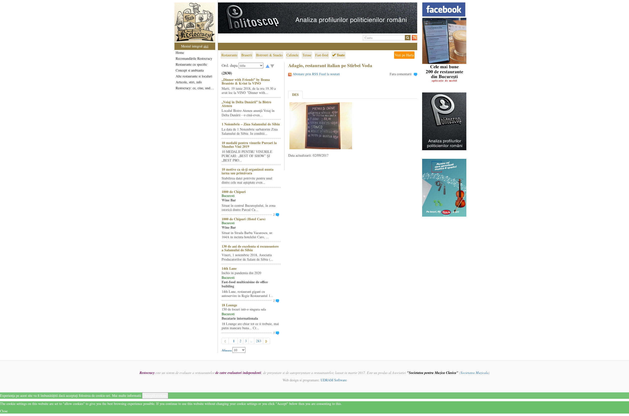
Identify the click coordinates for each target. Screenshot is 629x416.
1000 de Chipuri (234, 191)
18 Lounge (229, 305)
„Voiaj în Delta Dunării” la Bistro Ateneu (246, 103)
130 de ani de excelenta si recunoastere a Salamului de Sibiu (250, 248)
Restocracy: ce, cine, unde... (195, 88)
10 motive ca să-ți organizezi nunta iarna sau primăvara (247, 171)
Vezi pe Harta (404, 55)
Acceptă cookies (155, 395)
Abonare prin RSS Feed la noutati (316, 74)
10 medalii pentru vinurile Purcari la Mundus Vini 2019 (249, 144)
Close (4, 411)
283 (258, 341)
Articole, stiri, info (189, 82)
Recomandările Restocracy (194, 58)
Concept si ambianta (190, 70)
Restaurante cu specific (191, 64)
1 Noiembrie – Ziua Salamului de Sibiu (251, 124)
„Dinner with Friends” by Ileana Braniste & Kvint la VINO (246, 81)
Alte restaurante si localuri (194, 76)
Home (180, 52)
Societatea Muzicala (474, 372)
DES (295, 94)
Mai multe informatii (126, 395)
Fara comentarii (401, 74)
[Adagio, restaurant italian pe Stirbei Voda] (320, 125)
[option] (317, 17)
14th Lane (229, 268)
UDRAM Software (334, 380)
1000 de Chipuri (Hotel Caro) (244, 219)
